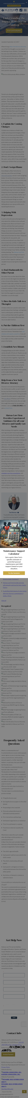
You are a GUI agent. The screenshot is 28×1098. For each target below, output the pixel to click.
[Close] (26, 522)
